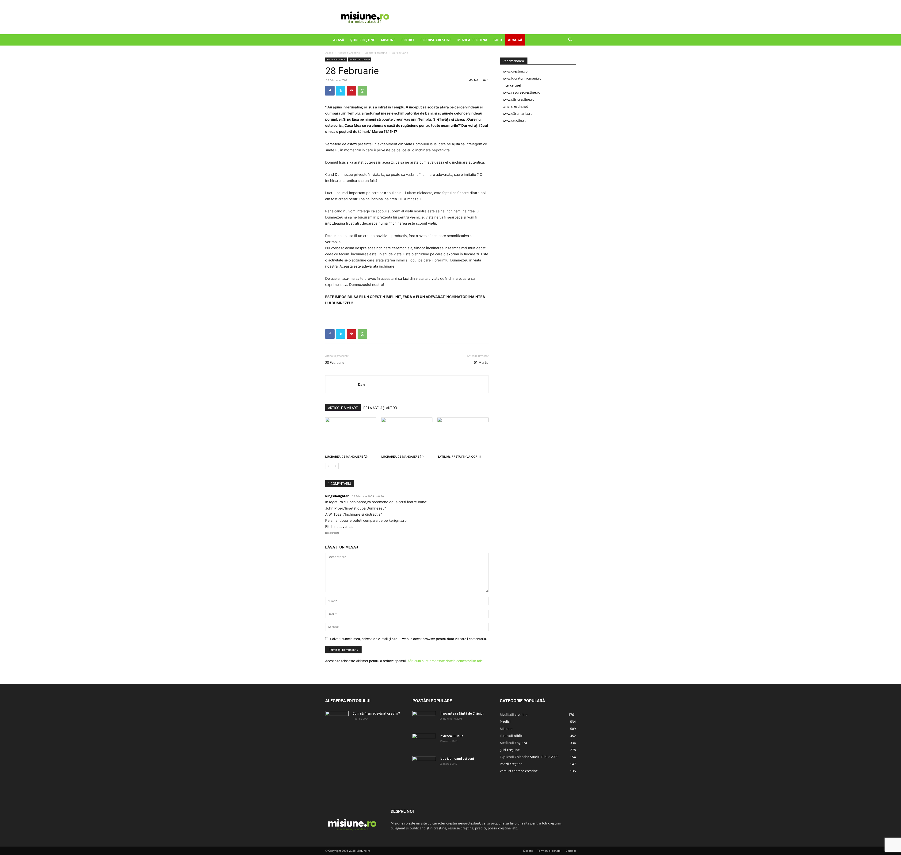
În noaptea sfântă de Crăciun (462, 713)
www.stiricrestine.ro (518, 99)
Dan (361, 384)
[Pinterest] (351, 91)
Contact (571, 851)
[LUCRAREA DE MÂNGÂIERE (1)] (406, 435)
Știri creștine (362, 40)
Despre (528, 851)
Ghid (497, 40)
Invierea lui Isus (451, 736)
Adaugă (515, 40)
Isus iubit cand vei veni (457, 758)
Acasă (338, 40)
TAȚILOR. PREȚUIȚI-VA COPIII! (459, 456)
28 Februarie (334, 362)
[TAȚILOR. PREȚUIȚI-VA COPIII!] (463, 435)
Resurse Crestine (435, 40)
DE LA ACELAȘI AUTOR (380, 408)
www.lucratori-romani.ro (522, 78)
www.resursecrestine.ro (521, 92)
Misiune (388, 40)
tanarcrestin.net (515, 106)
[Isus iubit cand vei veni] (424, 764)
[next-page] (336, 466)
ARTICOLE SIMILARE (343, 408)
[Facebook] (330, 91)
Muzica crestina (472, 40)
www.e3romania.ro (517, 113)
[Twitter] (340, 91)
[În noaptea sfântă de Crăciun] (424, 719)
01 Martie (481, 362)
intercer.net (512, 85)
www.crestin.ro (514, 120)
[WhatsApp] (362, 91)
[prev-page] (328, 466)
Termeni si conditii (549, 851)
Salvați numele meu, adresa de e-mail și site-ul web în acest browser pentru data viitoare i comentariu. (408, 639)
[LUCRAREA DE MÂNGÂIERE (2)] (350, 435)
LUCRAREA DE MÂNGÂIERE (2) (346, 456)
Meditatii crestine (375, 53)
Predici (407, 40)
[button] (570, 40)
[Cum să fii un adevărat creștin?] (337, 719)
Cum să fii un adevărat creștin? (376, 713)
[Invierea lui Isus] (424, 742)
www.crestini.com (517, 71)
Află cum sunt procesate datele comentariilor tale (445, 661)
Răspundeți (332, 532)
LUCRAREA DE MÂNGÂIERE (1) (402, 456)
